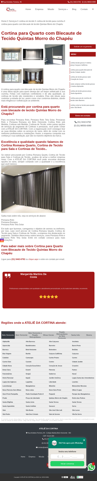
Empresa (39, 9)
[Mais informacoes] (93, 9)
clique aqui (33, 259)
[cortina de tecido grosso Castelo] (55, 54)
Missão (51, 9)
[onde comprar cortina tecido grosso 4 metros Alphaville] (33, 54)
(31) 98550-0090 (89, 2)
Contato (84, 9)
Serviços (62, 9)
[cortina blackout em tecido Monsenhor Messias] (11, 76)
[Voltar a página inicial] (11, 9)
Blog (74, 9)
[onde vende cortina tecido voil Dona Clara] (33, 76)
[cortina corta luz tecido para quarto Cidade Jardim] (11, 54)
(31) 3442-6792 (75, 2)
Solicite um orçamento (83, 47)
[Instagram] (2, 240)
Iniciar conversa (67, 464)
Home (28, 9)
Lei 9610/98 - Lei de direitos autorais (52, 420)
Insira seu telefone (67, 451)
